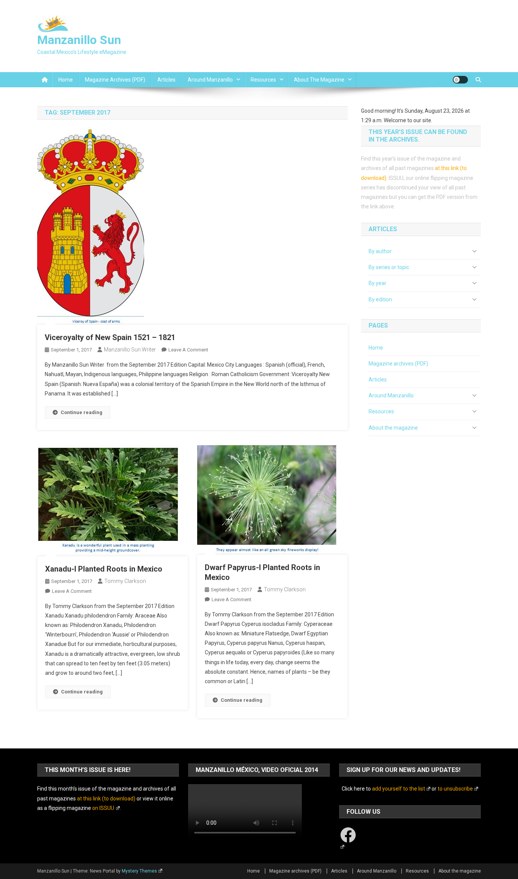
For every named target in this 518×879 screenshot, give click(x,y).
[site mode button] (460, 79)
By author (380, 251)
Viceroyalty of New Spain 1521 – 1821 (110, 337)
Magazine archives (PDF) (115, 80)
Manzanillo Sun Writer (130, 350)
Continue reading (81, 412)
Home (65, 80)
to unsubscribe (455, 789)
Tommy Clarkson (125, 581)
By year (377, 283)
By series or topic (389, 267)
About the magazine (319, 80)
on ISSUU (103, 808)
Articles (166, 80)
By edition (380, 299)
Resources (263, 80)
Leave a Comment (188, 350)
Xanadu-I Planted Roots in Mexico (103, 568)
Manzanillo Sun (79, 40)
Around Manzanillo (210, 80)
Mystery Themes (139, 871)
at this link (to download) (106, 799)
